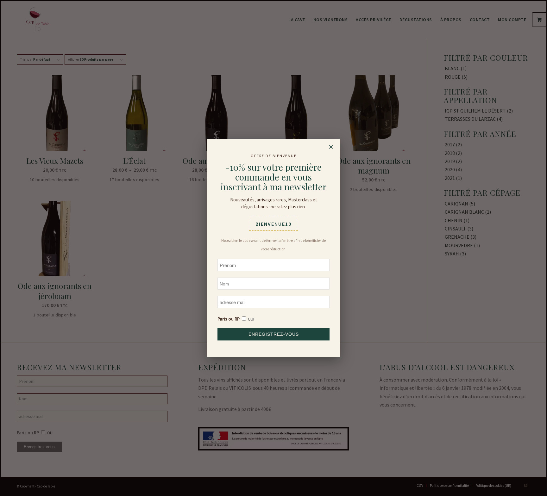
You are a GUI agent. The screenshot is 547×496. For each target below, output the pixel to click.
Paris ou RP (228, 319)
